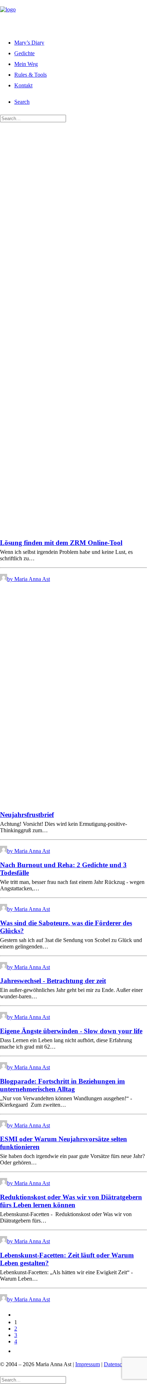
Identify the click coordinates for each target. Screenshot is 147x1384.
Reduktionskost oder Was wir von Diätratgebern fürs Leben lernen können (71, 1201)
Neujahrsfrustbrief (27, 814)
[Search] (33, 118)
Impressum (87, 1364)
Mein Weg (26, 64)
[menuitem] (80, 41)
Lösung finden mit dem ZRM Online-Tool (61, 542)
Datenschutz (118, 1364)
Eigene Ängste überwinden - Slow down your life (71, 1031)
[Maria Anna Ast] (73, 15)
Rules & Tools (30, 75)
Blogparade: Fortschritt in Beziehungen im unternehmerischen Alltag (62, 1085)
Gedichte (24, 53)
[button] (22, 102)
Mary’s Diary (29, 43)
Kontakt (23, 85)
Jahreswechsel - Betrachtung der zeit (53, 980)
